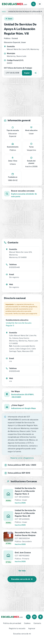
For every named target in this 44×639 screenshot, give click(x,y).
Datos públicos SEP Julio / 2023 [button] (22, 465)
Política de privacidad (12, 623)
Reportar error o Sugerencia (22, 458)
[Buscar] (33, 4)
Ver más (22, 571)
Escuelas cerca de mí (22, 634)
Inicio (4, 11)
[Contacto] (34, 617)
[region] (22, 97)
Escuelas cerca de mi (20, 579)
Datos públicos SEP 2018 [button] (19, 473)
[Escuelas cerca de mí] (40, 617)
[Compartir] (35, 73)
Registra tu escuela (17, 628)
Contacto (37, 623)
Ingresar (31, 628)
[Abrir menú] (39, 4)
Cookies (27, 623)
